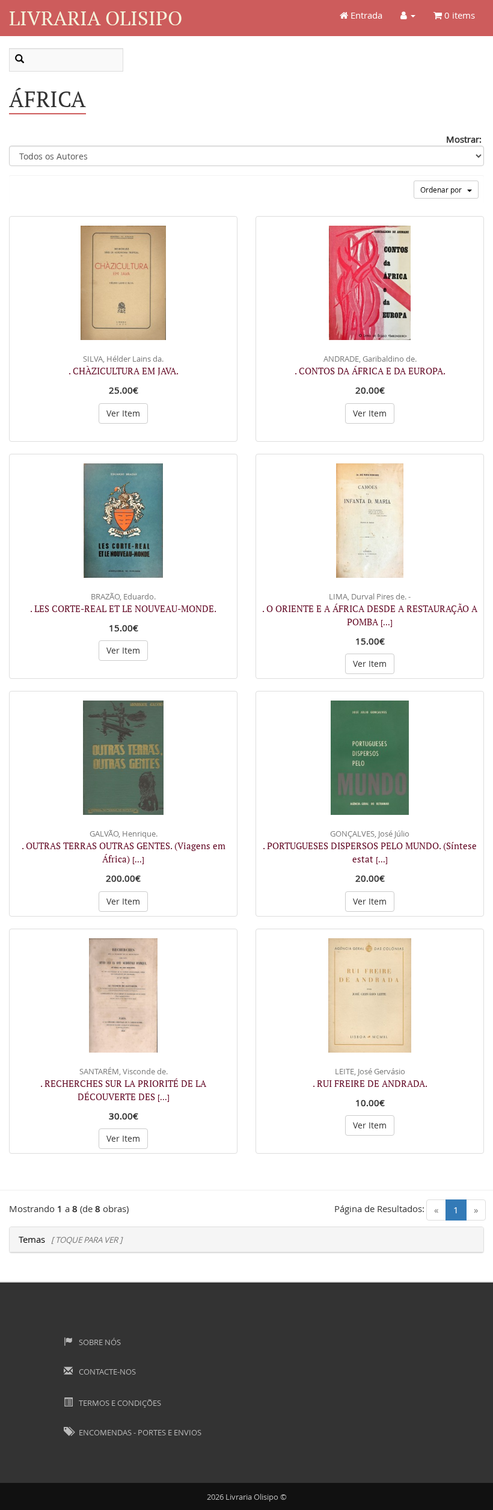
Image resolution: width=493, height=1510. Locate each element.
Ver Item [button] (123, 413)
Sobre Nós (99, 1342)
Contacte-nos (106, 1371)
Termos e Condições (119, 1402)
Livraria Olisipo (95, 18)
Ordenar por (443, 189)
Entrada (365, 15)
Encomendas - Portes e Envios (139, 1432)
